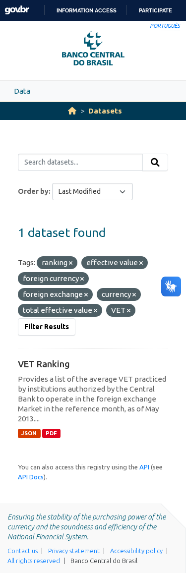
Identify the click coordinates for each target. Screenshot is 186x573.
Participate (155, 10)
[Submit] (155, 163)
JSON (29, 433)
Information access (87, 10)
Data (22, 91)
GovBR (16, 10)
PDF (51, 433)
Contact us (22, 550)
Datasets (105, 111)
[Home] (72, 111)
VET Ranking (44, 364)
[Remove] (70, 263)
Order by (33, 191)
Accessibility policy (136, 550)
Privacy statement (74, 550)
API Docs (31, 476)
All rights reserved (33, 560)
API (144, 466)
